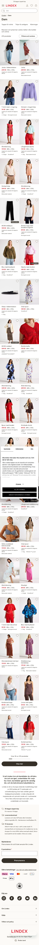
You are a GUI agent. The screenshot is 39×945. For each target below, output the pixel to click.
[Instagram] (4, 898)
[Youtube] (27, 898)
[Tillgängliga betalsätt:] (19, 876)
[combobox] (19, 11)
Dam (9, 15)
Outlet (4, 15)
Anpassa (18, 484)
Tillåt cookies (19, 489)
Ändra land (22, 940)
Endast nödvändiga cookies (19, 495)
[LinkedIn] (35, 898)
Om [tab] (32, 449)
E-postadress (7, 849)
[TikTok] (19, 898)
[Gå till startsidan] (11, 5)
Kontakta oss (11, 936)
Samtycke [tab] (7, 449)
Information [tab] (19, 449)
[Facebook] (12, 898)
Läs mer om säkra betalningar (26, 870)
